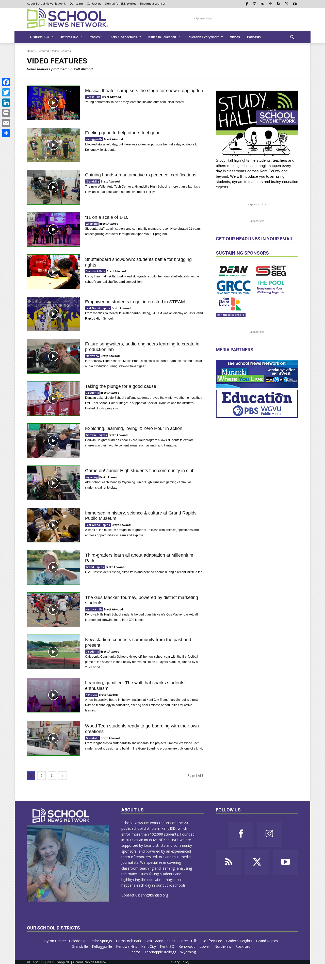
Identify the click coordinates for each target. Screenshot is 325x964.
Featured (43, 51)
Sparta (135, 952)
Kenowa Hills (94, 609)
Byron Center (55, 940)
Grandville (92, 181)
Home (30, 51)
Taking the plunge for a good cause (120, 386)
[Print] (6, 113)
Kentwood (187, 946)
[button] (292, 37)
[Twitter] (6, 92)
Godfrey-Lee (212, 940)
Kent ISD (167, 946)
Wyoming (92, 223)
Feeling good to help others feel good (122, 132)
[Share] (6, 133)
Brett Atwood (111, 97)
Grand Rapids (95, 567)
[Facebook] (6, 82)
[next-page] (62, 775)
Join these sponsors (230, 315)
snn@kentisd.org (154, 895)
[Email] (6, 123)
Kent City (91, 694)
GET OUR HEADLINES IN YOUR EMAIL (254, 238)
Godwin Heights (96, 435)
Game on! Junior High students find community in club (139, 470)
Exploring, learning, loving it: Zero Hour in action (133, 428)
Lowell (205, 946)
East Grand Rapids (98, 308)
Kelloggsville (94, 139)
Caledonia (92, 392)
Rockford (243, 946)
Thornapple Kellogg (160, 952)
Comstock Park (95, 271)
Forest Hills (93, 97)
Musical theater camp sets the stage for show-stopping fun (144, 90)
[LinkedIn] (6, 102)
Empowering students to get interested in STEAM (135, 301)
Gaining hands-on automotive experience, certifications (141, 174)
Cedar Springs (101, 940)
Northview (92, 356)
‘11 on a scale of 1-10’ (107, 217)
